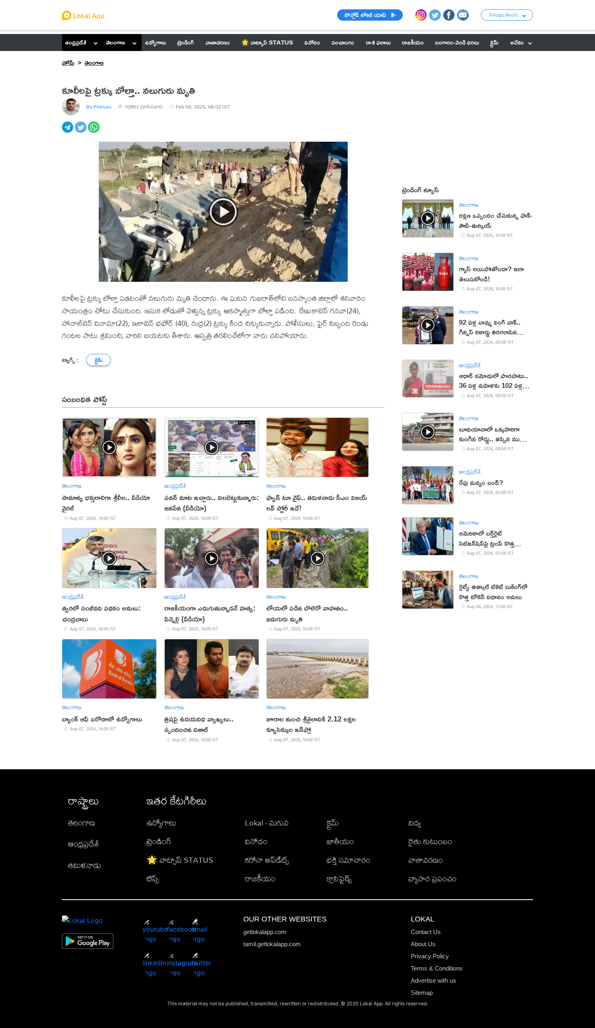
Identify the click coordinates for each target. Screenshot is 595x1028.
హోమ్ (68, 62)
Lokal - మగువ (267, 822)
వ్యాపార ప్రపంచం (432, 878)
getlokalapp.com (265, 931)
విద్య (414, 822)
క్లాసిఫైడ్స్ (339, 878)
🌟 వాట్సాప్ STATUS (180, 860)
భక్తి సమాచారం (348, 860)
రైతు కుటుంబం (430, 841)
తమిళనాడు (84, 865)
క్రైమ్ (333, 822)
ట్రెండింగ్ (159, 841)
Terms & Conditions (437, 968)
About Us (423, 944)
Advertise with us (433, 980)
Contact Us (426, 931)
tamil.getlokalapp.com (272, 944)
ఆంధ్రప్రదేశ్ (75, 42)
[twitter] (81, 131)
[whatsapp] (94, 131)
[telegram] (68, 131)
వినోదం (256, 841)
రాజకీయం (260, 878)
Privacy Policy (430, 956)
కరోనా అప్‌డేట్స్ (267, 860)
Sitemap (422, 992)
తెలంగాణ (115, 42)
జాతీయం (340, 841)
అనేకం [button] (517, 42)
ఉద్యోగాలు (161, 822)
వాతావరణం (425, 860)
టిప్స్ (153, 878)
